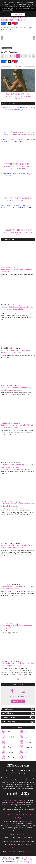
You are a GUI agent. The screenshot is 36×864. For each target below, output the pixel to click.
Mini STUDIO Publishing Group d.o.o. (15, 800)
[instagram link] (23, 691)
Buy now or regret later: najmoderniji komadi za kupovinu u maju (15, 388)
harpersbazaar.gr (7, 48)
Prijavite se (18, 701)
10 (29, 56)
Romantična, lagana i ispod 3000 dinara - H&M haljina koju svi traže (17, 351)
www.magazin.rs (24, 837)
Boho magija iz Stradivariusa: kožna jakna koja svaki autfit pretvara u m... (17, 546)
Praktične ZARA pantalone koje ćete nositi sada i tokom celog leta (17, 465)
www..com (18, 834)
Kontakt (18, 818)
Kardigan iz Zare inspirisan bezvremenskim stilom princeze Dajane (18, 587)
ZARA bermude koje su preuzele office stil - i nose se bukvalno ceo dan (18, 426)
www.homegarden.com (17, 848)
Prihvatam (18, 14)
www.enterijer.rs (23, 844)
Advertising (15, 814)
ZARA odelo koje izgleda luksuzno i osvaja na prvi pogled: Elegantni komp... (18, 505)
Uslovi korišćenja (29, 860)
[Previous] (2, 38)
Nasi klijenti (27, 814)
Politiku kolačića (7, 10)
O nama (6, 814)
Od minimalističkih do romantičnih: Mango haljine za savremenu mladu (17, 308)
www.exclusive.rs (26, 841)
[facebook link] (12, 691)
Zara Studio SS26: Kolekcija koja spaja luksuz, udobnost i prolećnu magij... (18, 664)
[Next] (34, 38)
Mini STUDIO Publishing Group (23, 862)
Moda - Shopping (14, 267)
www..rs (23, 831)
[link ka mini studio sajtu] (18, 796)
